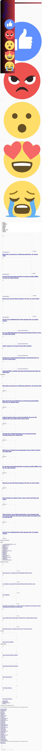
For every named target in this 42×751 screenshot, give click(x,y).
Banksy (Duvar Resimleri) (7, 641)
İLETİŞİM (4, 17)
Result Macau (2, 712)
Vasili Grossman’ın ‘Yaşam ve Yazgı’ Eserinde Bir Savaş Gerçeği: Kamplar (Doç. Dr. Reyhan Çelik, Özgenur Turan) (19, 418)
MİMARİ (6, 7)
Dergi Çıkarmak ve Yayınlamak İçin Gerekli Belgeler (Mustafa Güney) (17, 572)
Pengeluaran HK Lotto (4, 718)
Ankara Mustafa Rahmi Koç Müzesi (10, 655)
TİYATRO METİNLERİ (7, 559)
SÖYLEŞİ (4, 14)
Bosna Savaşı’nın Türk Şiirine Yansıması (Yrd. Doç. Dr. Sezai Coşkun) (20, 298)
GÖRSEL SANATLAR (8, 5)
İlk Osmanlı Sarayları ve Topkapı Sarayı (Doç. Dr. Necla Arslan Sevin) (17, 628)
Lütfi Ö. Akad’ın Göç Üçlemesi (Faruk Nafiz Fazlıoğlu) (16, 346)
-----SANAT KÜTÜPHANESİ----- (22, 330)
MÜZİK (6, 8)
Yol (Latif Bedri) (5, 594)
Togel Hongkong (3, 710)
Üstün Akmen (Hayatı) (7, 676)
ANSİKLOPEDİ (5, 13)
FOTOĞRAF (4, 224)
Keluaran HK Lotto (3, 715)
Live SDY (2, 711)
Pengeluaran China (3, 709)
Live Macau (2, 717)
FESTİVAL (4, 547)
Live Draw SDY (3, 719)
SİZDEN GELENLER (6, 557)
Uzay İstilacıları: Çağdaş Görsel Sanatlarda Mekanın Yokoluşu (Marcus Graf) (18, 583)
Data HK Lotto (2, 713)
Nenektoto (2, 733)
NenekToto (2, 714)
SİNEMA (6, 10)
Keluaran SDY (2, 728)
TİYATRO (6, 11)
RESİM (6, 9)
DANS (6, 3)
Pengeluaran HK (3, 743)
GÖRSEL (4, 225)
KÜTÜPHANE (5, 2)
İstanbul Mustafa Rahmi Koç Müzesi (10, 666)
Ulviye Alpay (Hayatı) (7, 687)
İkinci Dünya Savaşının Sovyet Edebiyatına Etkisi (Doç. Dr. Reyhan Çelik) (21, 385)
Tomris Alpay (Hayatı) (7, 698)
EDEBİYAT (4, 223)
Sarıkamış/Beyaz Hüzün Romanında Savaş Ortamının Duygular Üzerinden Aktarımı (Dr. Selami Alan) (19, 434)
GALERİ (4, 15)
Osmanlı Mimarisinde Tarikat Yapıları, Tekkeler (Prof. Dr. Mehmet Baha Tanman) (19, 617)
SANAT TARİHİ (7, 12)
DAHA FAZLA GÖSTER (4, 540)
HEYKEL (6, 6)
